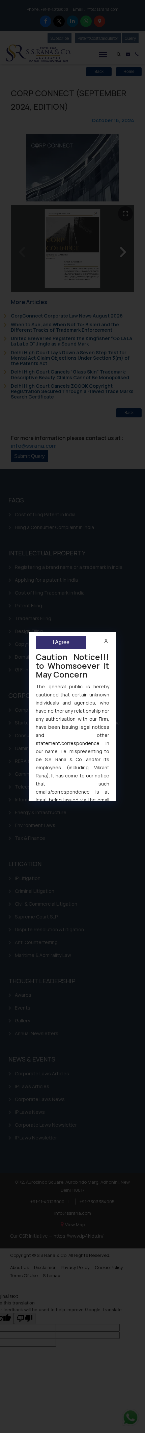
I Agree (61, 642)
